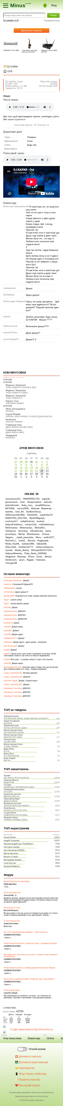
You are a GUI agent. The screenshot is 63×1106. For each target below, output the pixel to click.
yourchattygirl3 (10, 339)
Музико (10, 411)
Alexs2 (48, 556)
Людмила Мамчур (15, 556)
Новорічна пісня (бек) (15, 815)
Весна (7, 760)
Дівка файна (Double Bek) (19, 427)
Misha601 (40, 527)
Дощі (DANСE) (10, 801)
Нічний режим (37, 1049)
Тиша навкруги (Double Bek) (21, 387)
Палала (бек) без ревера (16, 806)
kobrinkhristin (12, 505)
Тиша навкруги (14, 398)
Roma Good (35, 556)
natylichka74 (46, 515)
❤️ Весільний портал (27, 1085)
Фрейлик (10, 438)
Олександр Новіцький (14, 301)
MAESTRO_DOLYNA (16, 518)
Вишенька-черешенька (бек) (19, 787)
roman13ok (31, 524)
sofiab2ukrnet (27, 521)
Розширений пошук (52, 21)
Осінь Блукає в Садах (15, 728)
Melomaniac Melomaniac (18, 527)
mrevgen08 (11, 563)
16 (47, 467)
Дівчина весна (11, 796)
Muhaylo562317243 (41, 550)
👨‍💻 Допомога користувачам (31, 1062)
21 (36, 471)
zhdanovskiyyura (44, 547)
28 (21, 462)
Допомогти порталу (31, 30)
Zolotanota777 (25, 547)
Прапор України (14, 422)
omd (22, 502)
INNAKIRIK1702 (31, 498)
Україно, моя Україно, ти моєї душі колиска (29, 416)
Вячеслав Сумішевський (16, 206)
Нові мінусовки (12, 1038)
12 (26, 467)
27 (15, 462)
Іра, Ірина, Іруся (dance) (16, 778)
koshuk (40, 521)
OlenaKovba (36, 531)
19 (26, 471)
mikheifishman (46, 524)
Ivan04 (6, 316)
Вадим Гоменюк (36, 559)
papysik (46, 498)
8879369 (9, 508)
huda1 (22, 540)
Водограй (9, 782)
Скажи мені (10, 742)
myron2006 (23, 508)
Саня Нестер (10, 863)
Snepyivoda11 (34, 502)
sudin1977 (49, 537)
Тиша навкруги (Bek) (17, 393)
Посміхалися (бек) (14, 732)
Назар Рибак (10, 837)
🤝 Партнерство (25, 1068)
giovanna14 (11, 502)
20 (31, 471)
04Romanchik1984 (15, 515)
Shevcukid (10, 547)
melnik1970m (10, 332)
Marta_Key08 (12, 543)
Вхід (54, 5)
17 (15, 471)
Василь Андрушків (38, 540)
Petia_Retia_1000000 (35, 553)
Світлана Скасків (11, 847)
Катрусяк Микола (11, 866)
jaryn (21, 559)
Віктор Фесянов (11, 853)
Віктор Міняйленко (28, 534)
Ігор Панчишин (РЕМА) (14, 850)
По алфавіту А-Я (11, 20)
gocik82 (54, 84)
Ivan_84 (19, 511)
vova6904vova (42, 505)
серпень (32, 453)
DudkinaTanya (33, 511)
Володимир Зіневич (13, 860)
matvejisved (9, 288)
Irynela (8, 550)
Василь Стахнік (11, 857)
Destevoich (11, 559)
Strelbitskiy (8, 294)
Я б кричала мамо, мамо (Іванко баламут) (26, 718)
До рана (8, 723)
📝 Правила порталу (27, 1079)
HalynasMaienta (13, 553)
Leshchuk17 (11, 521)
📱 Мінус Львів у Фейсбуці (31, 1073)
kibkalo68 (41, 543)
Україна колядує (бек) (15, 820)
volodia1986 (28, 543)
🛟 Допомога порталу (28, 1056)
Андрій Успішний (11, 840)
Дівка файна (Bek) (15, 432)
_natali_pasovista (24, 537)
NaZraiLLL (10, 540)
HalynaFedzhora (13, 524)
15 (41, 467)
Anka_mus (26, 505)
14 (36, 467)
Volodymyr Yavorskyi (16, 531)
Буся (6, 751)
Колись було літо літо (15, 810)
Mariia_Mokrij (22, 550)
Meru (38, 537)
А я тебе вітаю (11, 756)
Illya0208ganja (36, 518)
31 (36, 462)
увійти (56, 116)
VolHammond (10, 326)
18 (21, 471)
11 (21, 467)
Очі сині (8, 792)
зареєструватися (16, 119)
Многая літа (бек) (13, 737)
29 (26, 462)
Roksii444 (32, 515)
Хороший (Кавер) (15, 403)
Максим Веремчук (42, 508)
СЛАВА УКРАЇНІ (11, 746)
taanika (9, 511)
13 (31, 467)
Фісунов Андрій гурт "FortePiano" (18, 844)
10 (15, 467)
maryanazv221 (13, 498)
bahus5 (48, 502)
